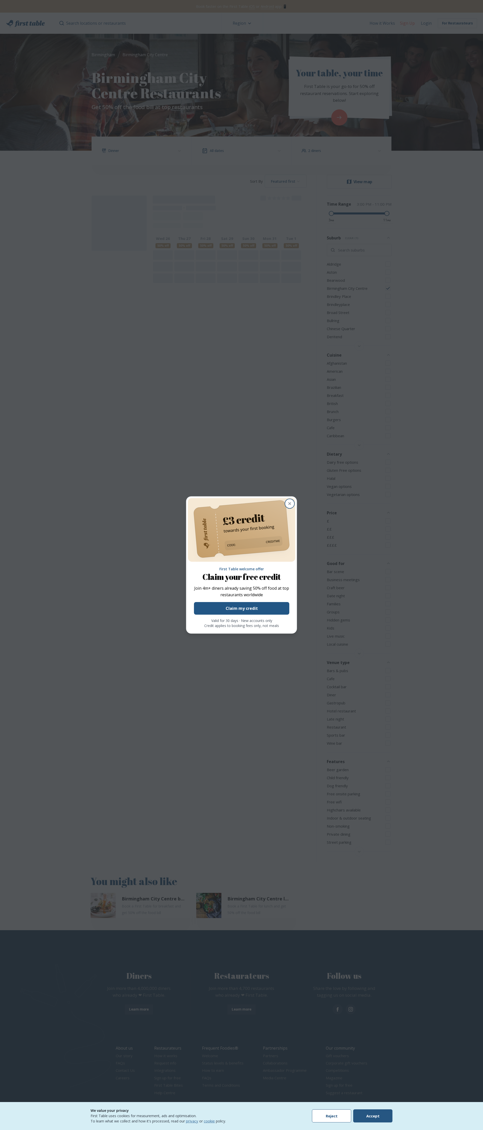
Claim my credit (241, 608)
